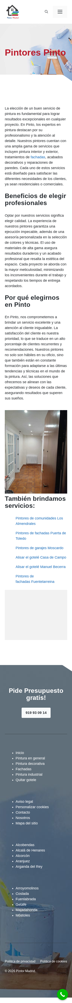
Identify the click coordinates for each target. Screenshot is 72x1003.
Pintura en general (30, 758)
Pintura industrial (29, 774)
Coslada (22, 894)
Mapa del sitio (27, 823)
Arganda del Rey (29, 867)
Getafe (21, 904)
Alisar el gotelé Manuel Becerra (41, 567)
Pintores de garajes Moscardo (39, 548)
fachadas (38, 157)
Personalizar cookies (32, 807)
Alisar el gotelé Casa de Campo (41, 557)
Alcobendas (25, 845)
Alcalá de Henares (30, 850)
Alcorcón (23, 856)
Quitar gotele (26, 780)
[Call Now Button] (62, 994)
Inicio (20, 753)
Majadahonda (26, 910)
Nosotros (23, 818)
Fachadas (23, 769)
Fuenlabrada (26, 899)
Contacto (23, 812)
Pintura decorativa (30, 764)
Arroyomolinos (27, 888)
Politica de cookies (53, 961)
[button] (46, 12)
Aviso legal (24, 802)
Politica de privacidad (20, 961)
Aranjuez (23, 861)
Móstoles (23, 915)
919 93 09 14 (36, 713)
